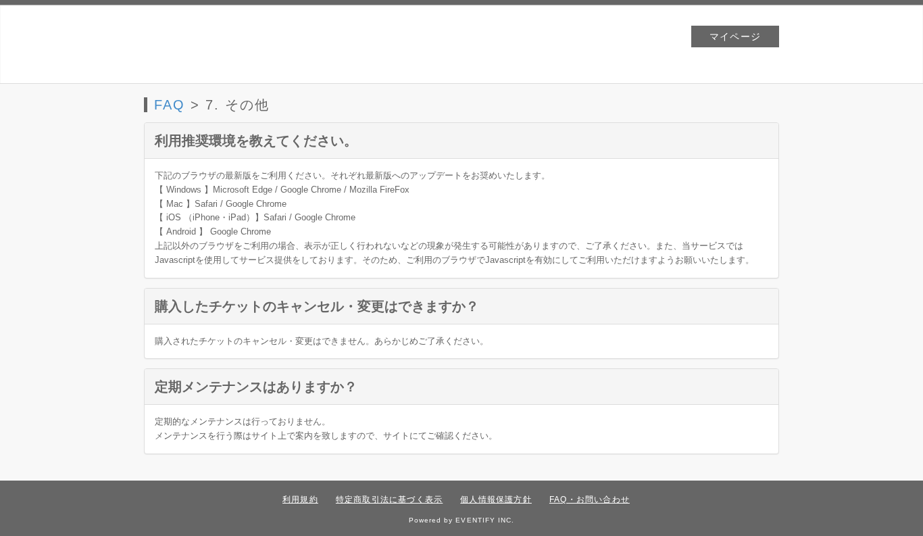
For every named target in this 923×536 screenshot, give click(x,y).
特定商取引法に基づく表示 (389, 499)
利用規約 (300, 499)
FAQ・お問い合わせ (589, 499)
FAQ (169, 104)
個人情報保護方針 (496, 499)
